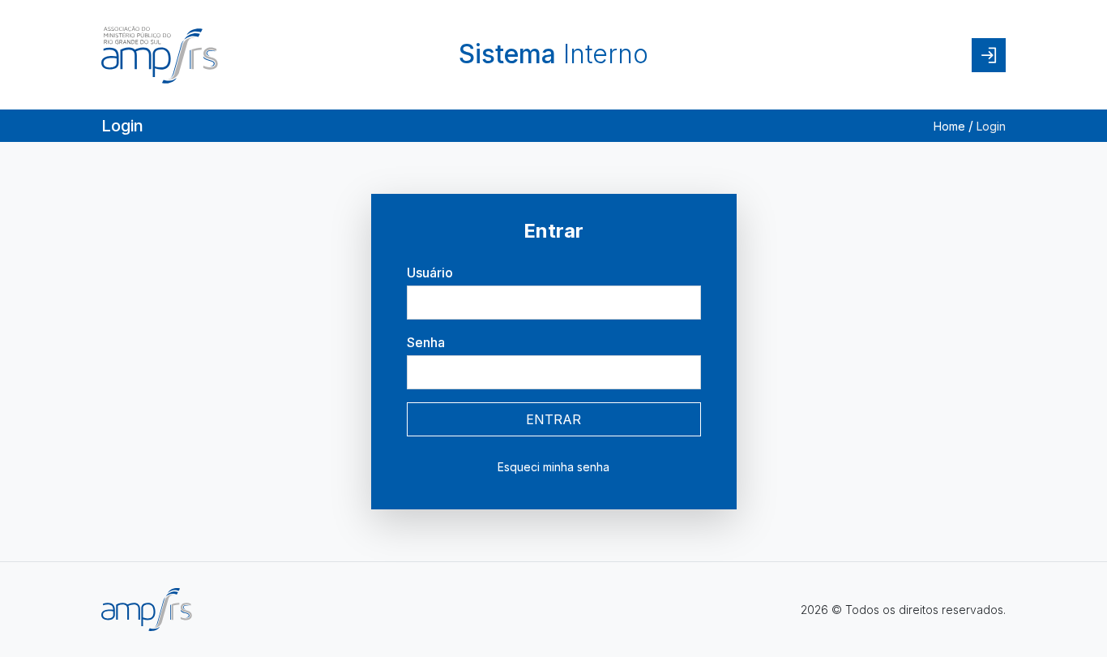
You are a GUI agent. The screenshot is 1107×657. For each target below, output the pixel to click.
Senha (426, 342)
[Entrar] (989, 55)
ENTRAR (553, 419)
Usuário (430, 272)
